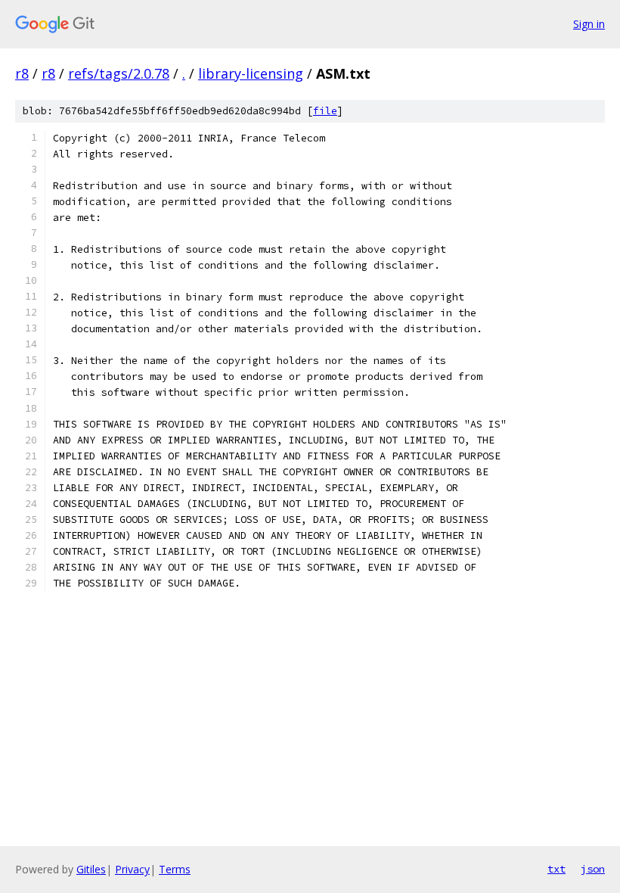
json (593, 869)
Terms (175, 869)
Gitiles (91, 869)
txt (556, 869)
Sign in (589, 24)
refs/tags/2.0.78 (118, 73)
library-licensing (250, 73)
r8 (22, 73)
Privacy (132, 869)
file (325, 110)
